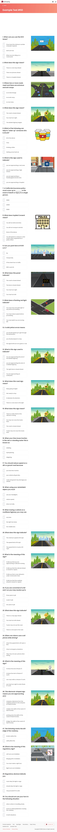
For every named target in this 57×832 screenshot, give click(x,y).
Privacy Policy (15, 829)
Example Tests (13, 826)
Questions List (6, 826)
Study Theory (33, 824)
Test (14, 824)
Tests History (25, 824)
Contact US (50, 824)
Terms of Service (6, 829)
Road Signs (18, 824)
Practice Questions (7, 824)
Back (5, 5)
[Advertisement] (28, 25)
